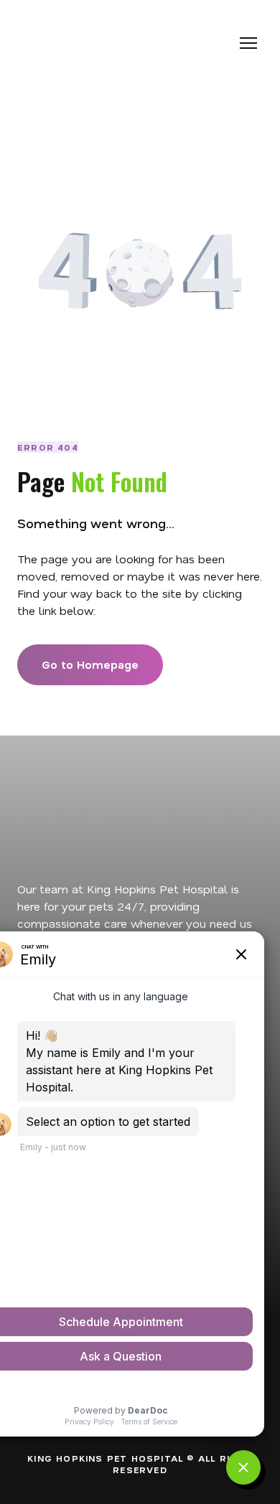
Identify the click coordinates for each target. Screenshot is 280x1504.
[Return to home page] (107, 43)
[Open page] (140, 831)
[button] (90, 664)
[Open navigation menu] (248, 43)
